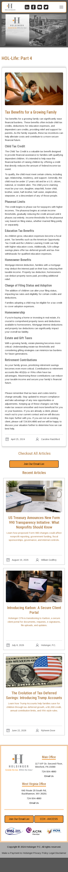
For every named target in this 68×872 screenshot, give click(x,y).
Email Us (49, 776)
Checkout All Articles (34, 453)
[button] (61, 7)
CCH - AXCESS (49, 819)
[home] (9, 7)
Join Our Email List (34, 464)
